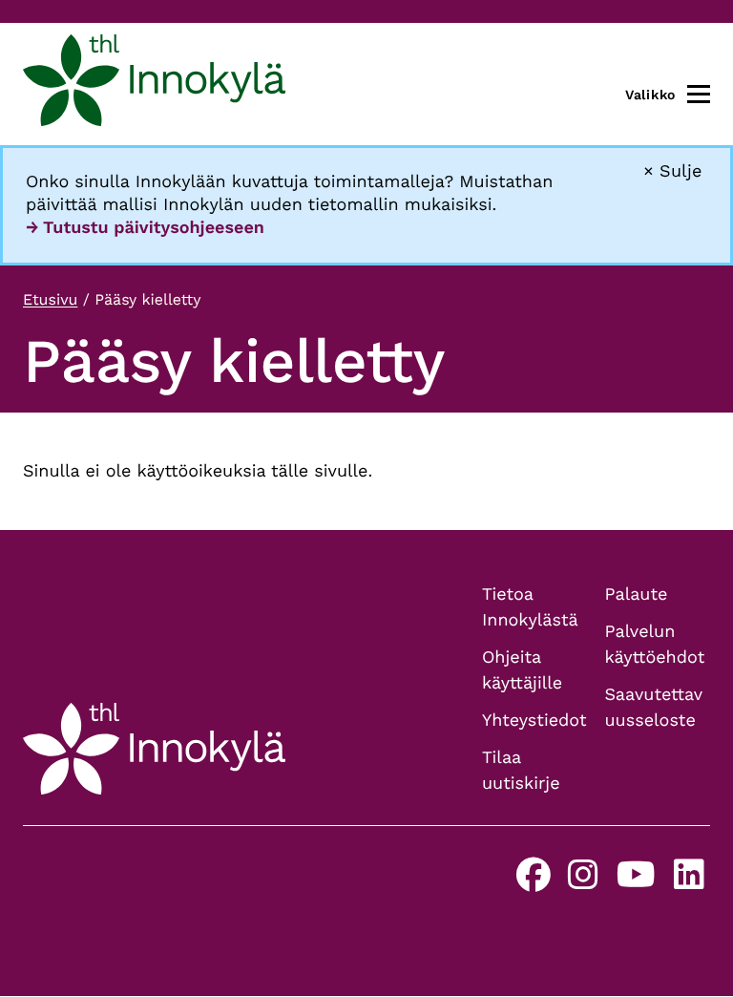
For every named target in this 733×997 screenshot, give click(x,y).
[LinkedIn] (689, 882)
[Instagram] (583, 882)
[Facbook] (533, 882)
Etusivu (50, 299)
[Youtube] (636, 882)
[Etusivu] (154, 84)
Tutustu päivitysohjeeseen (153, 228)
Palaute (636, 594)
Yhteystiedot (534, 721)
